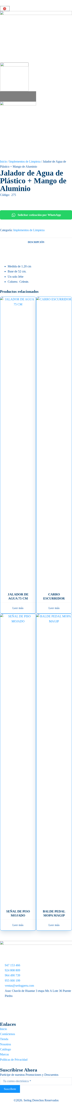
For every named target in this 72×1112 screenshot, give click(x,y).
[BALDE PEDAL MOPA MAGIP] (54, 759)
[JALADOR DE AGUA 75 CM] (18, 442)
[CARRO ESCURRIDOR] (54, 442)
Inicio (3, 161)
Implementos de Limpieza (25, 161)
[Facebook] (36, 1000)
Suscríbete (10, 1088)
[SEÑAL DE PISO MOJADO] (18, 759)
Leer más (17, 608)
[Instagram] (36, 1010)
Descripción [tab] (36, 242)
